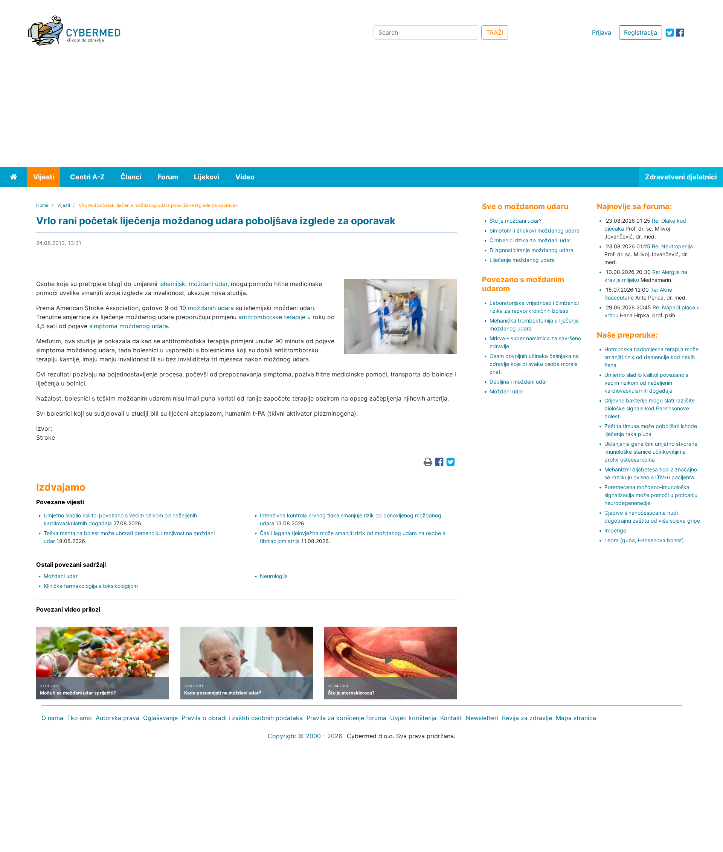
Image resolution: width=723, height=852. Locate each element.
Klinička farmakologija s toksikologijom (91, 586)
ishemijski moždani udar (193, 284)
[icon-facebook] (680, 32)
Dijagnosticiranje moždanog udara (532, 250)
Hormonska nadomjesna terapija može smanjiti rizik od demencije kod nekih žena (651, 357)
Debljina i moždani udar (518, 381)
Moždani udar (61, 576)
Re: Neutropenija (672, 246)
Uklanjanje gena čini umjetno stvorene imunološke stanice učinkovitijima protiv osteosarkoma (650, 452)
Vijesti (43, 177)
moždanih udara (211, 308)
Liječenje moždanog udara (522, 260)
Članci (131, 177)
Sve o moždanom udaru (525, 206)
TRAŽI (494, 32)
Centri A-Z (87, 177)
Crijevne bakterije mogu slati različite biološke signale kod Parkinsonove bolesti (649, 408)
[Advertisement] (361, 110)
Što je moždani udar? (515, 220)
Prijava (601, 32)
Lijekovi (207, 177)
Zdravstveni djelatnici (681, 177)
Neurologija (274, 576)
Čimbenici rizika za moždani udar (530, 240)
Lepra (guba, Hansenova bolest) (644, 540)
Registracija (640, 32)
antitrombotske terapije (271, 317)
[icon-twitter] (669, 32)
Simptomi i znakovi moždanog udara (535, 230)
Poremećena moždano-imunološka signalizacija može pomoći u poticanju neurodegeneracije (650, 495)
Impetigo (615, 530)
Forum (167, 177)
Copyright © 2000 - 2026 (305, 736)
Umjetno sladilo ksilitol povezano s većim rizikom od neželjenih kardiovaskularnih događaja (646, 383)
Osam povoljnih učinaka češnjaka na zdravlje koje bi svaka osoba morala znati (534, 364)
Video (245, 177)
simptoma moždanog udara (128, 326)
